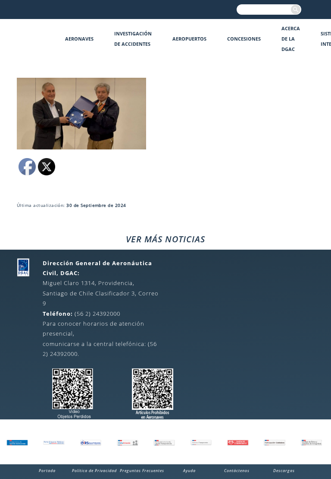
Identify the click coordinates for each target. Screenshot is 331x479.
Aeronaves (79, 38)
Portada (47, 470)
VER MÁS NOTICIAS (165, 239)
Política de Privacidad (94, 470)
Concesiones (244, 38)
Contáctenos (237, 470)
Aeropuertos (189, 38)
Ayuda (189, 470)
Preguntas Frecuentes (142, 470)
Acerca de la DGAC (290, 38)
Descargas (284, 470)
